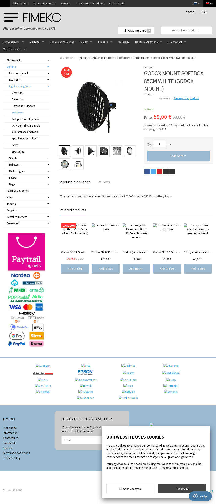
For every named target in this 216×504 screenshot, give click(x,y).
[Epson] (87, 376)
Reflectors (17, 99)
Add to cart (178, 156)
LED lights (14, 80)
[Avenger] (44, 366)
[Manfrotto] (44, 386)
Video (84, 42)
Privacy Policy (11, 458)
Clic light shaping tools (25, 132)
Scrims (15, 145)
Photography (11, 42)
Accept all (182, 488)
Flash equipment (18, 73)
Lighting (35, 42)
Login (204, 11)
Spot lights (18, 151)
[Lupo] (172, 380)
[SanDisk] (129, 392)
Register (190, 11)
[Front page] (5, 3)
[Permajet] (172, 386)
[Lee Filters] (129, 380)
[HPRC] (44, 380)
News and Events (44, 3)
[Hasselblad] (172, 373)
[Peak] (129, 386)
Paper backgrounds (62, 42)
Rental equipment (146, 42)
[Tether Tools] (129, 398)
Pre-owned (175, 42)
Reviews (104, 182)
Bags (12, 184)
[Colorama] (172, 366)
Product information (75, 182)
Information (20, 3)
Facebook (9, 443)
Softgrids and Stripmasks (26, 119)
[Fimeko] (32, 17)
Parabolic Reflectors (23, 106)
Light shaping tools (20, 86)
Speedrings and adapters (26, 138)
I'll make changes (130, 489)
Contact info (117, 3)
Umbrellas (17, 93)
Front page (10, 428)
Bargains (123, 42)
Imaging (103, 42)
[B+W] (86, 366)
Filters (12, 178)
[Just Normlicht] (87, 380)
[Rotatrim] (86, 392)
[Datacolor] (44, 376)
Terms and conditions (89, 3)
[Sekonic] (172, 392)
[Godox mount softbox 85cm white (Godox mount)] (98, 106)
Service (65, 3)
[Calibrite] (129, 366)
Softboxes (17, 112)
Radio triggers (17, 171)
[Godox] (129, 373)
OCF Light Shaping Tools (26, 125)
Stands (13, 158)
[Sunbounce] (86, 398)
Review (186, 98)
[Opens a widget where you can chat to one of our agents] (200, 496)
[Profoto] (44, 392)
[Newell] (87, 386)
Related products (73, 209)
